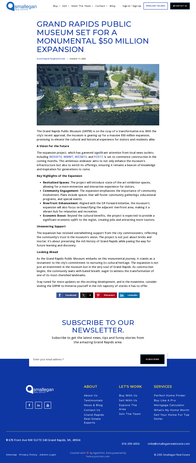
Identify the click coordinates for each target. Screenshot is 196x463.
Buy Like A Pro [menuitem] (165, 400)
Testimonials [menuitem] (93, 400)
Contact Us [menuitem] (92, 410)
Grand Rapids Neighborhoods (51, 58)
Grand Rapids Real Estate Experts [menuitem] (94, 418)
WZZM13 (81, 157)
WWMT (68, 157)
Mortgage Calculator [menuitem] (169, 405)
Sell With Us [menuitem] (128, 400)
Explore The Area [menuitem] (128, 407)
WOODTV (55, 157)
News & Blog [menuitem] (93, 405)
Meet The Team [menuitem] (81, 6)
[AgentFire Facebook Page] (29, 405)
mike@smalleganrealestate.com (169, 443)
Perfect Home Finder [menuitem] (170, 395)
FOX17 (98, 157)
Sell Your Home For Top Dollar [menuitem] (171, 416)
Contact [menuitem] (100, 6)
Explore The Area (156, 6)
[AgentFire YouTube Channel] (38, 405)
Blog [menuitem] (112, 6)
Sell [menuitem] (65, 6)
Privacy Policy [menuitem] (28, 454)
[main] (98, 153)
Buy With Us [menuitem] (128, 395)
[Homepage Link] (21, 6)
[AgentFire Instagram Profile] (47, 405)
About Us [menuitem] (91, 395)
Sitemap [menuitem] (11, 454)
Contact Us (181, 6)
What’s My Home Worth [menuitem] (171, 410)
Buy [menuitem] (56, 6)
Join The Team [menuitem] (130, 413)
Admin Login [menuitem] (48, 454)
